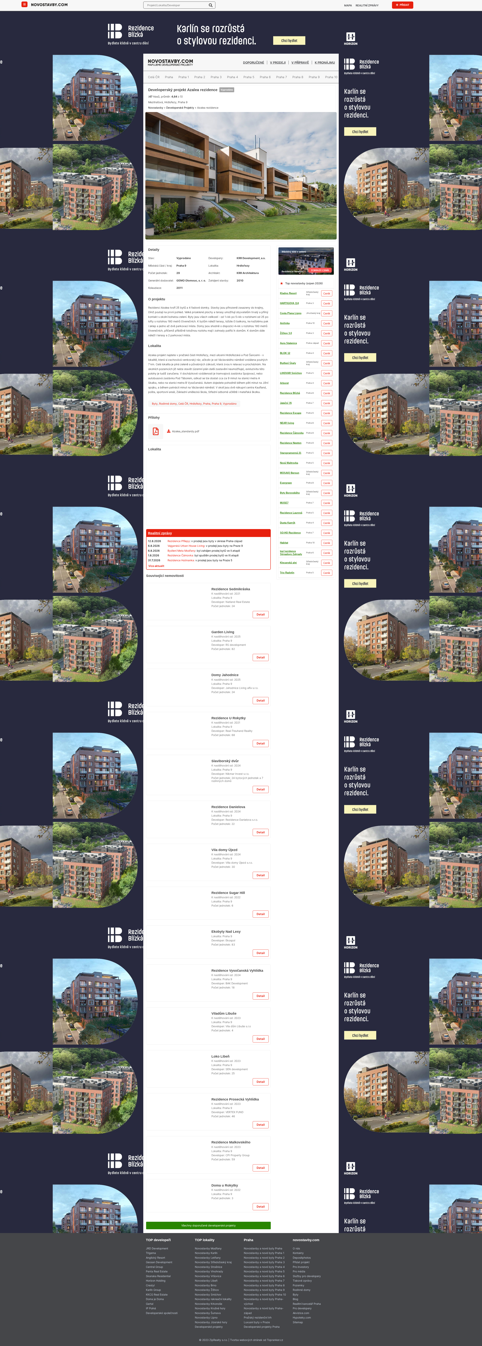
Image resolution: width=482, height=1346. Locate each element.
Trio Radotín (287, 492)
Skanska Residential (158, 1276)
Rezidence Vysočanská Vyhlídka (236, 971)
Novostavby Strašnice (208, 1266)
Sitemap (298, 1322)
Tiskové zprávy (302, 1280)
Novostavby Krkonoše (208, 1303)
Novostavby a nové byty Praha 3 (264, 1262)
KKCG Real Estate (157, 1294)
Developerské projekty (209, 1326)
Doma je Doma (155, 1299)
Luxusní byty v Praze (257, 1322)
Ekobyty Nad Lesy (225, 932)
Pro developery (302, 1308)
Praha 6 (265, 77)
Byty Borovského (290, 343)
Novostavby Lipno (206, 1317)
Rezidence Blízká (290, 472)
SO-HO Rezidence (290, 433)
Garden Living (222, 632)
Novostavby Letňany (208, 1257)
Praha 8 (297, 77)
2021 (237, 593)
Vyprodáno (227, 89)
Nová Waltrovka (289, 512)
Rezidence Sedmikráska (230, 589)
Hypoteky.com (302, 1317)
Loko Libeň (219, 1056)
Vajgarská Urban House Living (186, 545)
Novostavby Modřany (208, 1248)
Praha (169, 77)
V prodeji (278, 62)
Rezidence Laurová (291, 413)
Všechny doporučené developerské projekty (208, 1225)
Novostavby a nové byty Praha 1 (264, 1252)
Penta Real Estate (157, 1271)
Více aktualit (156, 565)
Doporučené (253, 62)
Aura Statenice (288, 452)
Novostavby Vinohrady (209, 1271)
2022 (237, 897)
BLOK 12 (285, 542)
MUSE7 (284, 572)
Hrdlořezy (196, 403)
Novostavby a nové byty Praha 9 (264, 1289)
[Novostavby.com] (49, 4)
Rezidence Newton (290, 383)
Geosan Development (159, 1262)
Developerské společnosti (162, 1313)
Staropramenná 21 (290, 403)
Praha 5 (248, 77)
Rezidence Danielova (228, 807)
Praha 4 (232, 77)
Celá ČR (153, 77)
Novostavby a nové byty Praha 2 (264, 1257)
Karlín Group (153, 1289)
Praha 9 (314, 77)
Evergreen (286, 562)
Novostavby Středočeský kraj (213, 1262)
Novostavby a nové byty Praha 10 (265, 1294)
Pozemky (298, 1285)
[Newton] (306, 249)
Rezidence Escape (290, 502)
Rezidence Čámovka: (181, 555)
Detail (261, 614)
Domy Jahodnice (224, 675)
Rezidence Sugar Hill (227, 893)
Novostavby (155, 107)
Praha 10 (331, 77)
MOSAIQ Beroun (289, 333)
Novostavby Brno (205, 1285)
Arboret (284, 462)
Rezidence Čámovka (292, 443)
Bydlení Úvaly (288, 373)
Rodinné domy (168, 403)
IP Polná (151, 1308)
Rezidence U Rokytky (227, 718)
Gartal (149, 1303)
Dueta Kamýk (287, 393)
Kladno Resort (288, 293)
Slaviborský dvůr (224, 761)
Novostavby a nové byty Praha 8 (264, 1285)
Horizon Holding (155, 1280)
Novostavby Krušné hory (210, 1308)
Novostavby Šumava (208, 1313)
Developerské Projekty (180, 107)
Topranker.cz (275, 1339)
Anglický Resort (155, 1257)
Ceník (326, 293)
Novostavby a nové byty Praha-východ (263, 1301)
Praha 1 (183, 77)
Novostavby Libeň (206, 1280)
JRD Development (157, 1248)
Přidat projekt (301, 1262)
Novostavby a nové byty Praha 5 (264, 1271)
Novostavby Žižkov (207, 1289)
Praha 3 (216, 77)
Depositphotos (302, 1257)
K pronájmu (325, 62)
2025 (237, 636)
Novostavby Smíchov (208, 1294)
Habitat (284, 423)
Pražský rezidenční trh (258, 1317)
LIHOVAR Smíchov (291, 532)
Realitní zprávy (367, 5)
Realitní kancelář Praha (307, 1303)
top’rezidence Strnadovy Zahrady (291, 523)
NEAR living (287, 353)
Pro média (299, 1271)
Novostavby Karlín (206, 1252)
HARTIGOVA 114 (289, 303)
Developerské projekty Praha (262, 1326)
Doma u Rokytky (224, 1185)
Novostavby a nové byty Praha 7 (264, 1280)
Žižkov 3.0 (286, 482)
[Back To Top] (472, 1342)
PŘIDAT (404, 4)
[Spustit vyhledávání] (210, 5)
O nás (296, 1248)
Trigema (151, 1252)
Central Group (154, 1266)
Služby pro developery (307, 1276)
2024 (237, 765)
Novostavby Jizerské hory (211, 1322)
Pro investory (301, 1266)
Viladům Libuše (223, 1013)
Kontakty (298, 1252)
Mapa (348, 5)
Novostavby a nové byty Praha (263, 1248)
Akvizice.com (301, 1313)
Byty (155, 403)
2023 (237, 1018)
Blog (295, 1299)
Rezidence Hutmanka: (181, 560)
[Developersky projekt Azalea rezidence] (241, 114)
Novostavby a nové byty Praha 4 (264, 1266)
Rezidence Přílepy (179, 541)
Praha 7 (281, 77)
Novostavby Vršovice (208, 1276)
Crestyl (150, 1285)
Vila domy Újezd (223, 850)
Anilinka (285, 323)
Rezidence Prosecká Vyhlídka (234, 1099)
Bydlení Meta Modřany (181, 550)
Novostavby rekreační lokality (213, 1299)
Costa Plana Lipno (290, 313)
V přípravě (300, 62)
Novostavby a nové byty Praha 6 (264, 1276)
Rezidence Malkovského (230, 1142)
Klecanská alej (288, 363)
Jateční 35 (286, 552)
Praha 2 (199, 77)
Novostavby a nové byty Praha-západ (263, 1311)
